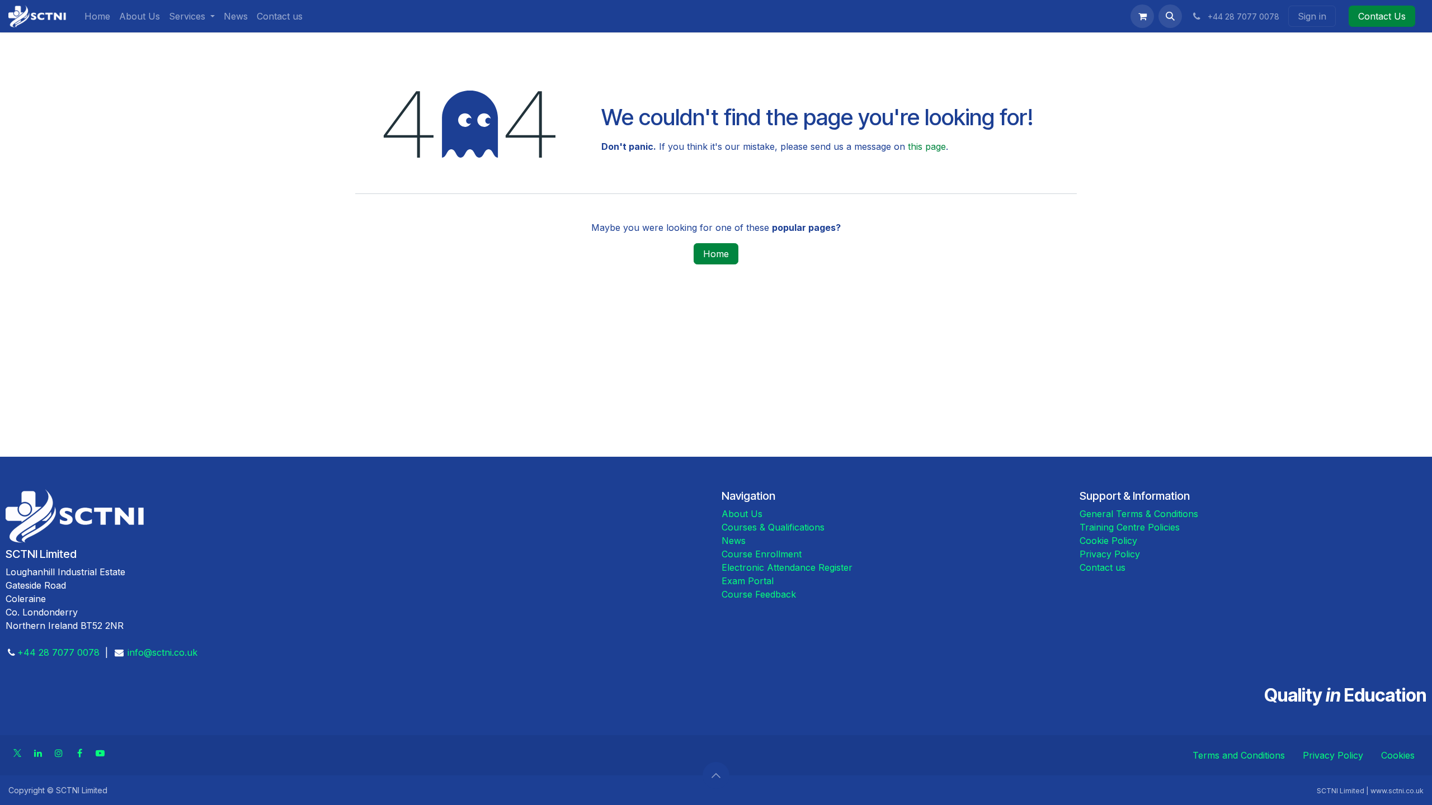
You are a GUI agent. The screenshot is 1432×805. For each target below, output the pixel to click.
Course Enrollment (762, 554)
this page (927, 146)
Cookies (1398, 755)
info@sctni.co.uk (162, 652)
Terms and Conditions (1239, 755)
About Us (742, 513)
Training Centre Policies (1130, 527)
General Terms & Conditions (1139, 513)
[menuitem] (97, 16)
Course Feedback (759, 594)
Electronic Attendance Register (788, 567)
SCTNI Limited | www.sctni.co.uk (1370, 791)
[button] (1170, 16)
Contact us (1102, 567)
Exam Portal (748, 580)
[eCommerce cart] (1142, 16)
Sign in (1312, 16)
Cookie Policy (1108, 540)
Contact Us (1382, 16)
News (734, 540)
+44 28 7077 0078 (58, 652)
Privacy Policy (1110, 554)
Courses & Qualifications (773, 527)
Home (716, 253)
